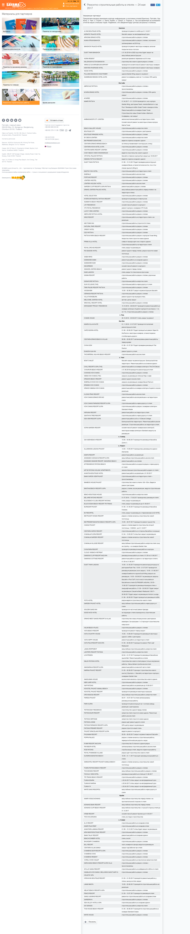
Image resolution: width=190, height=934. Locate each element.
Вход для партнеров (72, 4)
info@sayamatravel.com (52, 143)
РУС (69, 2)
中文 (78, 2)
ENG (71, 2)
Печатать (92, 922)
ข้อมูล (74, 2)
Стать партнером (71, 6)
